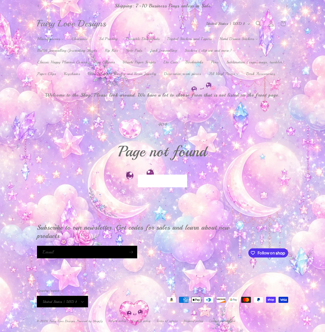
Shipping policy (193, 321)
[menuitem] (51, 39)
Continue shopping (162, 180)
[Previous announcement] (38, 6)
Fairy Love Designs (62, 321)
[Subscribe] (131, 252)
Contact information (222, 321)
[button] (258, 23)
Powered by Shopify (90, 321)
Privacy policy (141, 321)
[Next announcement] (286, 6)
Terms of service (167, 321)
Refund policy (117, 321)
